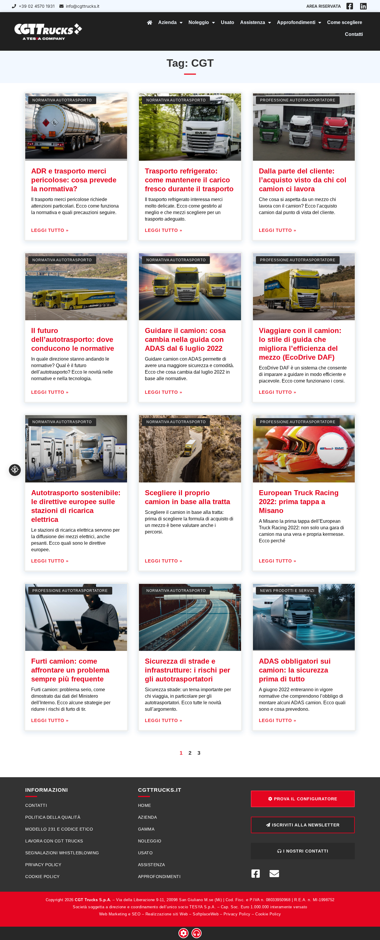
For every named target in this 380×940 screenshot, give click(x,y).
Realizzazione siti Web (166, 914)
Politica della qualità (52, 817)
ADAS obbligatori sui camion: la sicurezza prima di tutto (295, 670)
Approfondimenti (296, 22)
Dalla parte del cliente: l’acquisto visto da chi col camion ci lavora (302, 180)
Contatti (354, 34)
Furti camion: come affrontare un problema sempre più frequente (70, 670)
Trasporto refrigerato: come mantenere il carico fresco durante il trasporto (189, 180)
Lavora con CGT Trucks (54, 841)
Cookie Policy (42, 876)
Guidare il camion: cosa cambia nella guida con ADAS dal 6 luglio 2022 (185, 339)
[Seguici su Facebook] (258, 873)
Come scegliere (344, 22)
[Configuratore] (183, 933)
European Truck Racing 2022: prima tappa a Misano (299, 501)
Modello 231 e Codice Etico (59, 829)
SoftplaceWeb (205, 914)
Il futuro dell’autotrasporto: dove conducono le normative (72, 339)
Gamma (146, 829)
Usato (227, 22)
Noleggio (199, 22)
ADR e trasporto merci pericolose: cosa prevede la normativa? (73, 180)
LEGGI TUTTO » (50, 230)
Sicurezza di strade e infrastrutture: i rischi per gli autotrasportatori (187, 670)
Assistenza (252, 22)
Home (144, 805)
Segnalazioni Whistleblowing (62, 852)
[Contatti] (196, 933)
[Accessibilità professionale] (15, 470)
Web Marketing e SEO (120, 914)
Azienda (167, 22)
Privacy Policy (43, 864)
